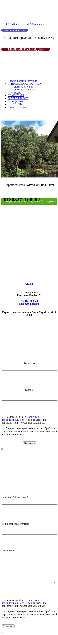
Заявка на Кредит (17, 107)
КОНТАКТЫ (15, 104)
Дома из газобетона (25, 89)
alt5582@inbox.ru (35, 24)
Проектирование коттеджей (23, 80)
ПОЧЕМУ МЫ (16, 95)
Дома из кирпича (23, 86)
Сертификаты (15, 101)
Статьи (29, 283)
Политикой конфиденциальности (20, 418)
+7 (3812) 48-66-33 (11, 24)
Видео (17, 92)
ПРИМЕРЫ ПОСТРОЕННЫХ (25, 83)
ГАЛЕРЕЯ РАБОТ (18, 98)
